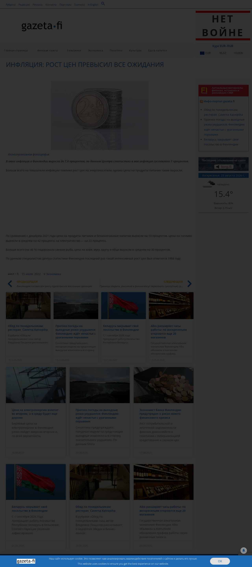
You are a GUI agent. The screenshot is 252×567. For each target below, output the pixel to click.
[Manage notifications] (244, 550)
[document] (126, 283)
